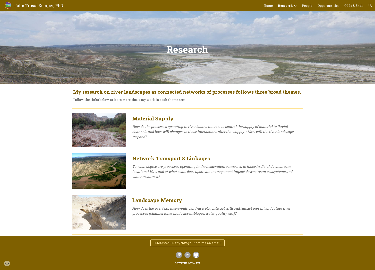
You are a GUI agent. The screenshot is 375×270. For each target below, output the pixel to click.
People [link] (307, 6)
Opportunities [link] (328, 6)
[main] (187, 47)
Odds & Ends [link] (353, 6)
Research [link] (285, 6)
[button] (370, 5)
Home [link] (268, 6)
